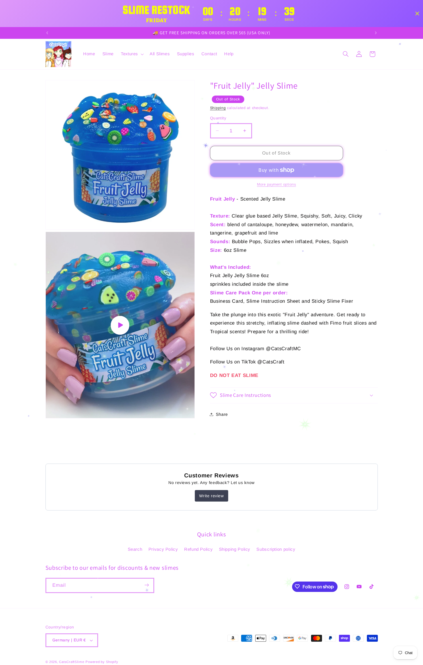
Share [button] (222, 414)
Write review (211, 495)
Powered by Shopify (101, 662)
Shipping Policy (234, 549)
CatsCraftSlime (71, 662)
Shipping (218, 108)
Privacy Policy (163, 549)
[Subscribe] (146, 585)
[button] (131, 54)
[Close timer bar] (417, 13)
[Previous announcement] (47, 33)
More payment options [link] (276, 184)
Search (135, 549)
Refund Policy (198, 549)
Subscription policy (275, 549)
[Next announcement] (375, 33)
